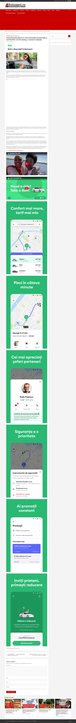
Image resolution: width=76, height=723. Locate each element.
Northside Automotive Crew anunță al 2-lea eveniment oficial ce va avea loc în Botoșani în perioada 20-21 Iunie (62, 712)
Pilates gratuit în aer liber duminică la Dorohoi (45, 710)
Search (69, 36)
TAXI (18, 648)
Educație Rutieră (20, 13)
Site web (7, 686)
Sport (48, 10)
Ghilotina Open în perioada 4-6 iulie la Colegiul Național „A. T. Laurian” (29, 711)
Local (53, 10)
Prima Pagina (8, 10)
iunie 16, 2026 (8, 713)
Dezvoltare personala (11, 13)
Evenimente (15, 10)
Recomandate (8, 707)
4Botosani (12, 41)
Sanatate (39, 10)
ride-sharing (15, 648)
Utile (12, 707)
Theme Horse (22, 721)
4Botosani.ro (13, 721)
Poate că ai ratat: (10, 697)
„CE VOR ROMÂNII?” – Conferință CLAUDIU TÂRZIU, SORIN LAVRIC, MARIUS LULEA (16, 655)
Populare (27, 707)
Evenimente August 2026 (15, 703)
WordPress (35, 721)
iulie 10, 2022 (8, 41)
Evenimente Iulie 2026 (9, 704)
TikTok (66, 0)
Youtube (62, 0)
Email (7, 682)
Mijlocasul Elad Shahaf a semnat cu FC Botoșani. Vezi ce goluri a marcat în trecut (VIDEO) (37, 655)
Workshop (32, 707)
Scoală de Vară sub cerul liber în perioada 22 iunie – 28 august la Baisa (12, 711)
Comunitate (33, 10)
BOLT (9, 648)
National (58, 10)
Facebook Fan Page (57, 0)
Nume (7, 677)
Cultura (27, 10)
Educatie (22, 10)
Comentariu (8, 665)
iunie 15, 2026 (24, 713)
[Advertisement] (38, 22)
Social (44, 10)
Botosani (11, 648)
